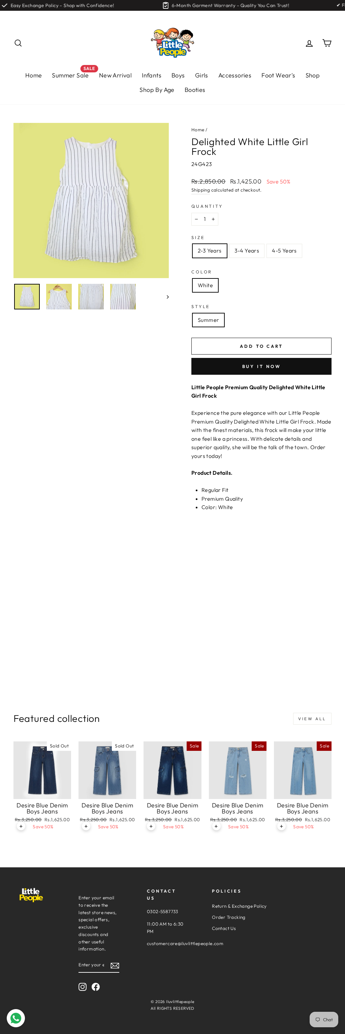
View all (312, 718)
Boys (178, 75)
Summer (208, 319)
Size (198, 237)
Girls (201, 75)
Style (200, 306)
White (205, 285)
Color (201, 271)
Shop (313, 75)
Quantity (207, 206)
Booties (195, 90)
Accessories (234, 75)
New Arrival (115, 75)
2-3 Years (210, 250)
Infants (151, 75)
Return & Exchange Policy (239, 906)
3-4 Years (246, 250)
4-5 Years (284, 250)
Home (33, 75)
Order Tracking (229, 917)
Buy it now (261, 366)
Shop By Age (156, 90)
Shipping (200, 190)
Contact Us (224, 928)
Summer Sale (73, 73)
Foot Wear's (278, 75)
